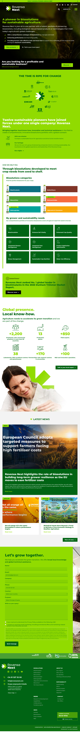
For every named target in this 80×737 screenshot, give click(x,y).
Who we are (59, 672)
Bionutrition (37, 674)
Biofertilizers (37, 672)
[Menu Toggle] (76, 9)
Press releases (38, 716)
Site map (75, 727)
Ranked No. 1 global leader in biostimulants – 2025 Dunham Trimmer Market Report (40, 1)
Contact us (60, 699)
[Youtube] (68, 5)
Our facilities (59, 674)
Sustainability (61, 682)
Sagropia (58, 692)
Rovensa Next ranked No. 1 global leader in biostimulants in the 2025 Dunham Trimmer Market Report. (35, 285)
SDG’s (58, 686)
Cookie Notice (39, 727)
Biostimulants (37, 670)
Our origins (59, 670)
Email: (7, 572)
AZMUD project (60, 690)
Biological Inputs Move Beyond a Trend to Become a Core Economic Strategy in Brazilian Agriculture (59, 527)
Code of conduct (66, 727)
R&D (35, 718)
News (35, 710)
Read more (8, 491)
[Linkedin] (57, 5)
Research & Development (41, 699)
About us (59, 668)
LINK (54, 622)
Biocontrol (37, 683)
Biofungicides (37, 678)
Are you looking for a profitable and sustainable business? (23, 62)
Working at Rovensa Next (63, 676)
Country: (8, 591)
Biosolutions (38, 668)
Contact (60, 696)
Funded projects (38, 705)
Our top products (38, 685)
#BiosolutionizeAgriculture (10, 67)
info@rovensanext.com (53, 636)
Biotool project (60, 688)
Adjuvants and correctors (41, 681)
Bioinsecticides (38, 676)
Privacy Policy (31, 622)
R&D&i (36, 696)
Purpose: (8, 597)
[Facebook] (63, 5)
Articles (36, 712)
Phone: (7, 584)
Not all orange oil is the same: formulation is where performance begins (18, 527)
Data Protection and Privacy (52, 727)
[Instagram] (60, 5)
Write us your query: (12, 603)
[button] (2, 1)
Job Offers (60, 701)
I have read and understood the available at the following (31, 622)
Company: (8, 578)
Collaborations (38, 703)
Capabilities (37, 701)
